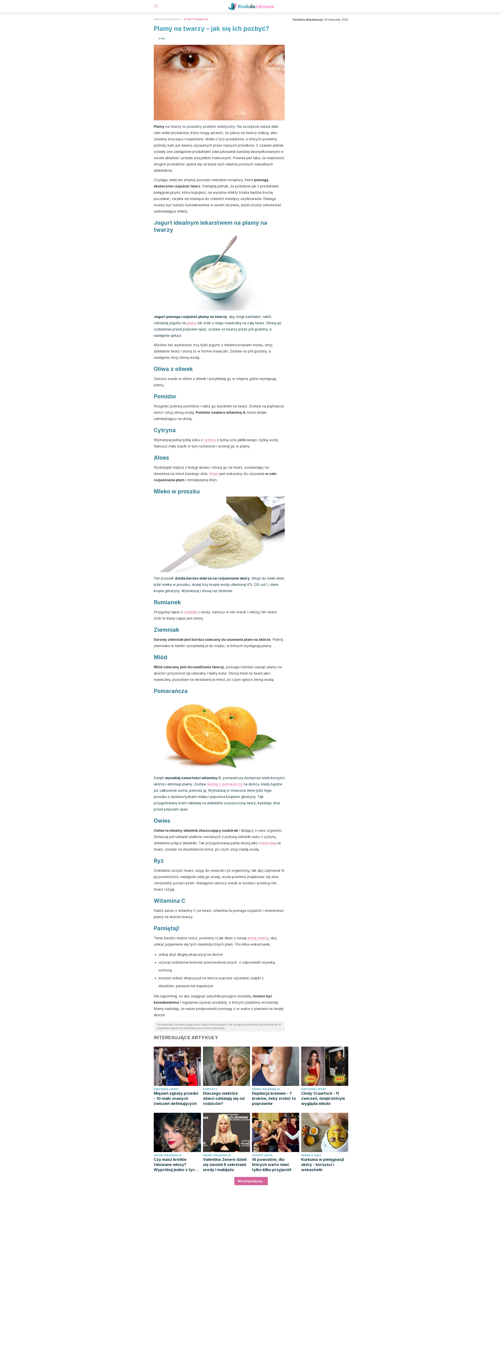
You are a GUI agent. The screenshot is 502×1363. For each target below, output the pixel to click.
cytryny (210, 440)
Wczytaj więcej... (251, 1181)
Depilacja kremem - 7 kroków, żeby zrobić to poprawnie (274, 1098)
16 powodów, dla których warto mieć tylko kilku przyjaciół (271, 1164)
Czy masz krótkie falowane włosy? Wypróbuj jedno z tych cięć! (175, 1164)
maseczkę (267, 843)
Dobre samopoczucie (167, 19)
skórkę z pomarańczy (225, 784)
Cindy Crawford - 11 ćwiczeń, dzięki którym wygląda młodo (323, 1098)
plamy (191, 323)
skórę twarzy (258, 938)
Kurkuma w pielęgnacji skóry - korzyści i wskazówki (322, 1164)
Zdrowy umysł (262, 1155)
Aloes (213, 474)
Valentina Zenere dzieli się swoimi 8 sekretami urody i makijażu (224, 1164)
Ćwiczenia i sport (166, 1089)
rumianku (191, 612)
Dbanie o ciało (311, 1155)
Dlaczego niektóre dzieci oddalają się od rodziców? (224, 1098)
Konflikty (210, 1089)
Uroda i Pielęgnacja (196, 19)
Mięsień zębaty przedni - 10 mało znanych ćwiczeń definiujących (176, 1098)
